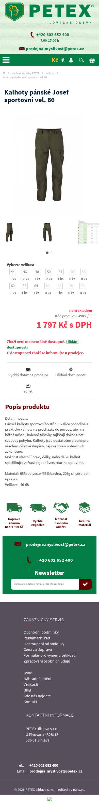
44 (12, 271)
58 (84, 271)
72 (83, 285)
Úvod (28, 672)
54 (60, 271)
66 (48, 285)
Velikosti (31, 684)
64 (36, 285)
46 (25, 271)
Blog (27, 689)
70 (71, 285)
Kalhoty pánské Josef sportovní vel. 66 (25, 77)
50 (49, 271)
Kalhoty (50, 73)
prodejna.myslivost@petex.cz (55, 48)
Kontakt (30, 701)
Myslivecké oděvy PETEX (26, 73)
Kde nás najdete (37, 695)
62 (24, 285)
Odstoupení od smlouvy (44, 643)
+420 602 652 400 (52, 34)
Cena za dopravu (38, 649)
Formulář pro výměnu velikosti (50, 655)
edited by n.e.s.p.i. (71, 789)
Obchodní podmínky (41, 632)
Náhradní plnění (37, 678)
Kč (55, 60)
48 (37, 271)
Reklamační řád (37, 637)
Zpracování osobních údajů (47, 661)
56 (72, 271)
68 (59, 285)
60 (12, 285)
